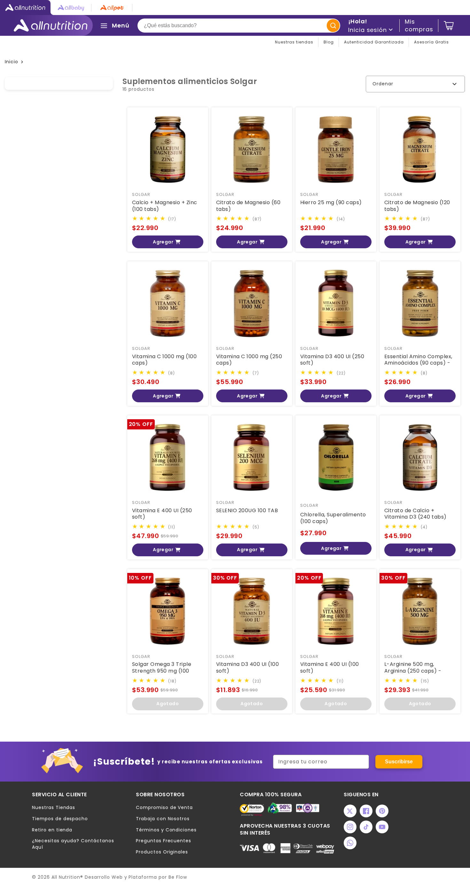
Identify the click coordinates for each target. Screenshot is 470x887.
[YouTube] (382, 827)
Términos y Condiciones (166, 830)
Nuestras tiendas (294, 42)
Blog (329, 42)
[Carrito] (448, 25)
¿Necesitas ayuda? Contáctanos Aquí (73, 844)
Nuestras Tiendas (53, 808)
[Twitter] (350, 811)
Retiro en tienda (52, 830)
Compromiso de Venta (164, 808)
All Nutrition (65, 877)
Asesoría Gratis (431, 42)
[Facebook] (366, 811)
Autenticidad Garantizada (374, 42)
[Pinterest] (382, 811)
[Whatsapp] (350, 843)
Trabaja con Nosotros (163, 819)
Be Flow (177, 877)
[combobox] (238, 26)
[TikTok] (366, 827)
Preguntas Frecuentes (163, 841)
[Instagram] (350, 827)
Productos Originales (162, 852)
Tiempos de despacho (60, 819)
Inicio (11, 61)
